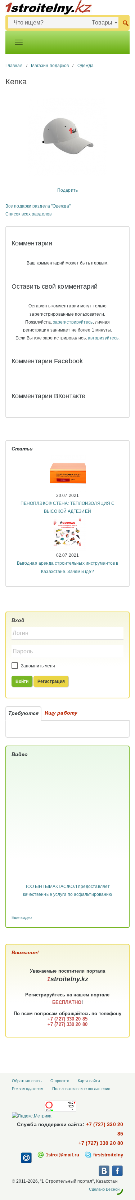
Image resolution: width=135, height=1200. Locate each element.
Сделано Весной (104, 1189)
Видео (20, 754)
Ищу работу (61, 713)
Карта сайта (89, 1081)
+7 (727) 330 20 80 (100, 1143)
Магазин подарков (50, 65)
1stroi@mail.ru (62, 1154)
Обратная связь (27, 1081)
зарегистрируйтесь (73, 322)
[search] (125, 22)
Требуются (23, 713)
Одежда (85, 65)
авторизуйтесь (103, 338)
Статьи (22, 449)
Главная (14, 65)
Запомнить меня (37, 665)
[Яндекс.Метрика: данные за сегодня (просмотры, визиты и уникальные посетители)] (31, 1116)
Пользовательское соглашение (81, 1088)
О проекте (59, 1081)
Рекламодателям (28, 1088)
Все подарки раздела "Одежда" (38, 206)
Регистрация (51, 681)
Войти (22, 681)
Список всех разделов (28, 214)
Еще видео (22, 917)
